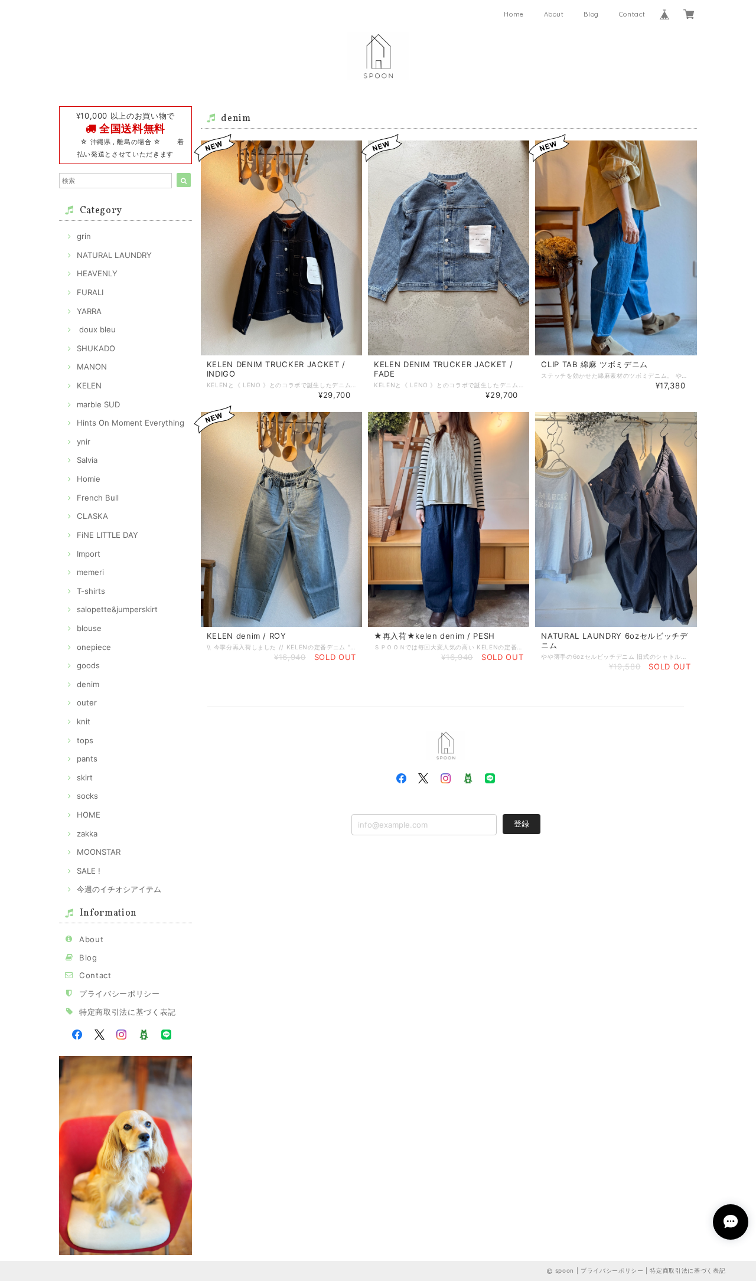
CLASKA (92, 516)
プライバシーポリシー (119, 993)
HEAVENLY (97, 273)
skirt (85, 777)
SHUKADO (96, 348)
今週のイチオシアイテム (119, 889)
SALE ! (88, 870)
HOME (88, 814)
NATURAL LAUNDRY (114, 255)
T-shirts (91, 591)
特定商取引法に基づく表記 (127, 1012)
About (554, 14)
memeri (90, 572)
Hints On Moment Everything (130, 422)
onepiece (94, 647)
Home (514, 14)
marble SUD (98, 404)
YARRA (89, 311)
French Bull (98, 497)
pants (87, 758)
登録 (521, 823)
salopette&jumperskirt (117, 609)
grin (84, 236)
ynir (83, 441)
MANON (92, 366)
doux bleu (96, 329)
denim (88, 684)
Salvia (87, 460)
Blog (591, 14)
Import (88, 553)
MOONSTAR (98, 852)
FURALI (90, 292)
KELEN (89, 385)
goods (88, 665)
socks (87, 795)
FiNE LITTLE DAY (107, 535)
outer (87, 702)
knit (83, 721)
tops (85, 740)
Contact (632, 14)
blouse (89, 628)
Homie (88, 478)
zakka (87, 833)
